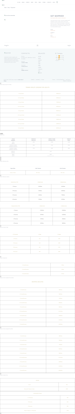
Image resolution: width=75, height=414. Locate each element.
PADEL (39, 65)
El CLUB (39, 56)
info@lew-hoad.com (24, 70)
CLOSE (1, 133)
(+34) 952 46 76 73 (24, 66)
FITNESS (39, 67)
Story (51, 33)
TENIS (39, 63)
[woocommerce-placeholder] (26, 15)
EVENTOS (40, 60)
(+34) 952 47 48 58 (24, 62)
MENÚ (39, 61)
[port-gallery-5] (26, 19)
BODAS (39, 58)
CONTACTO (40, 69)
